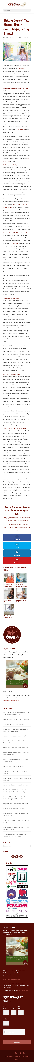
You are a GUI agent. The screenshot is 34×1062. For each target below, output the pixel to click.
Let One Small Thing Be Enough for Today (15, 785)
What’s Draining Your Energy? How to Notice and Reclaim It (16, 760)
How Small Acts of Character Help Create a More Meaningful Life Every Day (16, 798)
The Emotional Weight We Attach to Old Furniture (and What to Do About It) (15, 791)
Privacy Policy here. (22, 990)
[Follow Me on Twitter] (13, 858)
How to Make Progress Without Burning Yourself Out (15, 742)
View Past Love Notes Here (11, 979)
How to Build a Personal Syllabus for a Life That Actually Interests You (16, 713)
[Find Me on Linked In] (21, 858)
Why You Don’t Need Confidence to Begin (15, 803)
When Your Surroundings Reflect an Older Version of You (15, 814)
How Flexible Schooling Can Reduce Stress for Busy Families (16, 828)
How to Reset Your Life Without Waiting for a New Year (17, 779)
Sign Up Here (7, 691)
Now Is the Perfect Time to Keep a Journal (16, 719)
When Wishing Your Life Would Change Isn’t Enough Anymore (16, 753)
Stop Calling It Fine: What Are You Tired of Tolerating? (15, 772)
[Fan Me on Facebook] (17, 858)
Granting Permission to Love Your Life (14, 736)
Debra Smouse (9, 37)
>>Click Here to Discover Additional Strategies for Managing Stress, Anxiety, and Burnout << (17, 527)
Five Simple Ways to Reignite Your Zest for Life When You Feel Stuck (16, 730)
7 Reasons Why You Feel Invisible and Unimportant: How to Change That (14, 835)
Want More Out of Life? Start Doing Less (15, 748)
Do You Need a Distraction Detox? (13, 766)
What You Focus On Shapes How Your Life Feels (16, 821)
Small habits (22, 68)
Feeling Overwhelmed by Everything (14, 808)
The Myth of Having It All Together (13, 724)
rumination (21, 129)
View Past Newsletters (11, 701)
